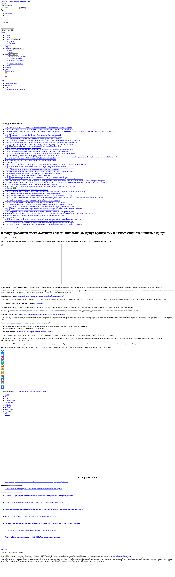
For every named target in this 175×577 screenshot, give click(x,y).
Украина (8, 45)
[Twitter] (87, 354)
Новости (46, 391)
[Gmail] (87, 367)
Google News (9, 71)
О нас (7, 15)
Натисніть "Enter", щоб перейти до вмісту (15, 2)
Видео (11, 52)
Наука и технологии (16, 64)
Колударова (9, 402)
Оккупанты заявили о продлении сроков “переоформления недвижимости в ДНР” (33, 489)
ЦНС (6, 413)
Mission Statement (11, 83)
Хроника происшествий (17, 56)
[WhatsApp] (87, 364)
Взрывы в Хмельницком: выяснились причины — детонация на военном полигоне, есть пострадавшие (43, 523)
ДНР (6, 398)
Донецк (11, 41)
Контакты (8, 14)
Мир (6, 47)
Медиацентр (9, 48)
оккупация (8, 406)
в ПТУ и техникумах (41, 347)
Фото (11, 51)
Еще (6, 54)
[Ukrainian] (6, 74)
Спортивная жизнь (15, 58)
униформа (8, 411)
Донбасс (8, 39)
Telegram (8, 65)
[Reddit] (87, 374)
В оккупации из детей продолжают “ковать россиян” (33, 332)
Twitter (7, 69)
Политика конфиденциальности (16, 89)
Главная (7, 35)
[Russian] (6, 77)
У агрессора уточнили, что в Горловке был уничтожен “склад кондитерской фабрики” (36, 482)
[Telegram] (87, 361)
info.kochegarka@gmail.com (121, 556)
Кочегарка (4, 19)
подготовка (9, 409)
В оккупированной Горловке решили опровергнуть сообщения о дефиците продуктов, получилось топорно (44, 509)
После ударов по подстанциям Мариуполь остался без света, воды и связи (30, 530)
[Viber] (87, 358)
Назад (3, 32)
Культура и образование (17, 62)
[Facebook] (87, 351)
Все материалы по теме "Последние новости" (16, 228)
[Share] (87, 387)
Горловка (8, 37)
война (7, 395)
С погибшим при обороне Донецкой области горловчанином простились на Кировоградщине (39, 495)
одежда (7, 404)
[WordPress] (87, 380)
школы (7, 415)
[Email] (87, 384)
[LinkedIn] (87, 377)
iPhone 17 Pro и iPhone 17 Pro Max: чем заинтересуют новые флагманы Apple (31, 516)
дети (6, 396)
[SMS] (87, 371)
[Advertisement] (61, 106)
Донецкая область (11, 400)
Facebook (8, 67)
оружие (7, 407)
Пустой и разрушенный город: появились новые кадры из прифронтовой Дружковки (34, 502)
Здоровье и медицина (16, 60)
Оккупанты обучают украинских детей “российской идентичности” (39, 296)
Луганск (12, 43)
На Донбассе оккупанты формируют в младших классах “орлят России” (41, 314)
